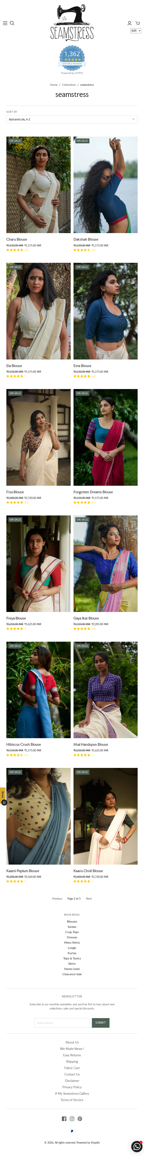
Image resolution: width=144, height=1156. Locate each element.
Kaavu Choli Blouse (88, 871)
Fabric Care (72, 1068)
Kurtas (72, 953)
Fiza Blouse (15, 492)
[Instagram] (72, 1118)
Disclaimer (72, 1081)
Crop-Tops (72, 932)
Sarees (72, 926)
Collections (69, 84)
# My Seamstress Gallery (72, 1093)
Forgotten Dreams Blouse (93, 492)
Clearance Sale (72, 974)
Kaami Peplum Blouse (22, 871)
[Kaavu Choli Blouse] (106, 816)
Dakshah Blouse (86, 239)
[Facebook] (64, 1118)
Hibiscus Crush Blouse (23, 744)
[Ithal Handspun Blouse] (106, 690)
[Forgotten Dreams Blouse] (106, 437)
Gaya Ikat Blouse (86, 618)
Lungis (72, 947)
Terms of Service (72, 1100)
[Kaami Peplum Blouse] (38, 816)
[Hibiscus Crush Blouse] (38, 690)
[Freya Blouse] (38, 563)
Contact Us (72, 1074)
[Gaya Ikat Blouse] (106, 563)
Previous (57, 898)
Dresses (72, 937)
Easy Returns (72, 1055)
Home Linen (72, 969)
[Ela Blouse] (38, 311)
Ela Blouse (14, 365)
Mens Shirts (72, 942)
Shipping (72, 1061)
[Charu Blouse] (38, 185)
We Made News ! (72, 1049)
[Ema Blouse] (106, 311)
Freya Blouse (16, 618)
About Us (72, 1042)
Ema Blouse (82, 365)
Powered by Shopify (88, 1142)
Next (89, 898)
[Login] (129, 23)
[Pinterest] (80, 1118)
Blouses (72, 921)
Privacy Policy (72, 1087)
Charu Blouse (16, 239)
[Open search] (12, 23)
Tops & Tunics (72, 958)
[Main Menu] (5, 23)
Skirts (72, 963)
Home (54, 84)
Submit (100, 1022)
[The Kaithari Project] (72, 22)
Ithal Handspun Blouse (91, 744)
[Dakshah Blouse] (106, 185)
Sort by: (12, 111)
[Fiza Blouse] (38, 437)
